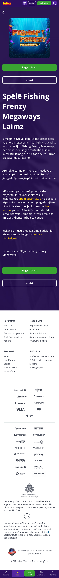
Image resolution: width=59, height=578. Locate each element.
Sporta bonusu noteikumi (41, 337)
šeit (47, 532)
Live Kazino (9, 360)
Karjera (7, 340)
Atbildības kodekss (13, 337)
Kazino (7, 356)
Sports (7, 363)
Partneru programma (14, 333)
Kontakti (8, 325)
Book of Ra (9, 371)
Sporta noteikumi (37, 333)
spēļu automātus (30, 198)
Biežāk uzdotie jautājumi (41, 356)
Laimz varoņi (10, 329)
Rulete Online (10, 367)
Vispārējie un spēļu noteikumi (38, 327)
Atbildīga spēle (36, 367)
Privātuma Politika (38, 340)
